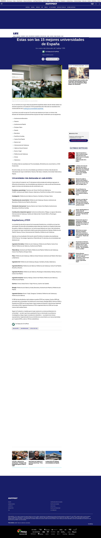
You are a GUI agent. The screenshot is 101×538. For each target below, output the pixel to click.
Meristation (72, 534)
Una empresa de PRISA (23, 531)
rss (9, 510)
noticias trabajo (61, 7)
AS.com (65, 530)
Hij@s (48, 36)
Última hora (92, 4)
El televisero (52, 7)
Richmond (34, 534)
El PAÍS (34, 530)
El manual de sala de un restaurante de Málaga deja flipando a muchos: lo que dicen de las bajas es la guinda (82, 222)
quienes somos (11, 504)
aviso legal (53, 506)
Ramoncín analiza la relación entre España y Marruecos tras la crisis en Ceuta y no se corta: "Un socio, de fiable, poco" (82, 181)
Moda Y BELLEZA (57, 36)
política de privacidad (55, 508)
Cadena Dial (58, 532)
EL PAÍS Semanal (64, 532)
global (33, 7)
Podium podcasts (47, 534)
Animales (18, 36)
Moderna (40, 534)
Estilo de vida (34, 328)
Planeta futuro (68, 532)
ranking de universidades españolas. (33, 108)
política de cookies (54, 504)
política (28, 7)
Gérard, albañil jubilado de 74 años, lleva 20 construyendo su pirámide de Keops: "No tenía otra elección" (82, 212)
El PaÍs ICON (53, 534)
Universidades (24, 328)
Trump (50, 1)
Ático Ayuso (9, 1)
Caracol (75, 530)
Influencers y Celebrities (34, 36)
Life (15, 33)
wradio (48, 532)
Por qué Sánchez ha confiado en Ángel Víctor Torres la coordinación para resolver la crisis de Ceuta (82, 192)
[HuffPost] (13, 498)
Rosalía (89, 1)
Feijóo (14, 1)
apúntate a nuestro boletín (78, 140)
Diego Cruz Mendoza (28, 1)
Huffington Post (36, 532)
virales (38, 7)
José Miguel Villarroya (37, 1)
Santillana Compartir (55, 530)
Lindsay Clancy (70, 1)
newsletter (10, 508)
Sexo (62, 36)
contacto (10, 506)
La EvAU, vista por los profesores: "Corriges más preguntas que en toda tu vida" (19, 463)
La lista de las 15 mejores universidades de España (52, 462)
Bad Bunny (94, 1)
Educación (16, 328)
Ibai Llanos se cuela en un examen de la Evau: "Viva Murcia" (36, 463)
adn (70, 530)
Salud (14, 36)
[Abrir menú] (1, 4)
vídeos (46, 7)
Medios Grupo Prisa (22, 534)
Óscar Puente (19, 1)
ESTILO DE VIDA (43, 36)
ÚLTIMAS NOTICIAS (71, 7)
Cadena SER (61, 530)
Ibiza (58, 1)
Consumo (23, 36)
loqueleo (65, 534)
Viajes (27, 36)
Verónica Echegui (77, 1)
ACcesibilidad (53, 510)
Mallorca (54, 1)
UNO (44, 532)
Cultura (51, 36)
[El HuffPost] (51, 3)
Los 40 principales (41, 530)
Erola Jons (84, 1)
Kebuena (74, 532)
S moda (59, 534)
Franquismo (63, 1)
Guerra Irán (45, 1)
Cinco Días (53, 532)
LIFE (42, 7)
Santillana (47, 530)
